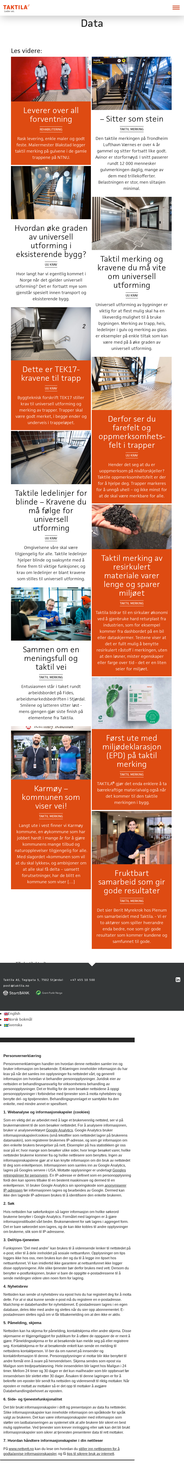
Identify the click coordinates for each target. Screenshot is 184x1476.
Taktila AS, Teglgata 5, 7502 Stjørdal (33, 980)
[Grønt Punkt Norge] (49, 993)
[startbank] (17, 993)
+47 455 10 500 (82, 980)
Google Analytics (59, 1130)
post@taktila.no (16, 986)
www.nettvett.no (21, 1449)
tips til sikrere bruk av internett (90, 1454)
